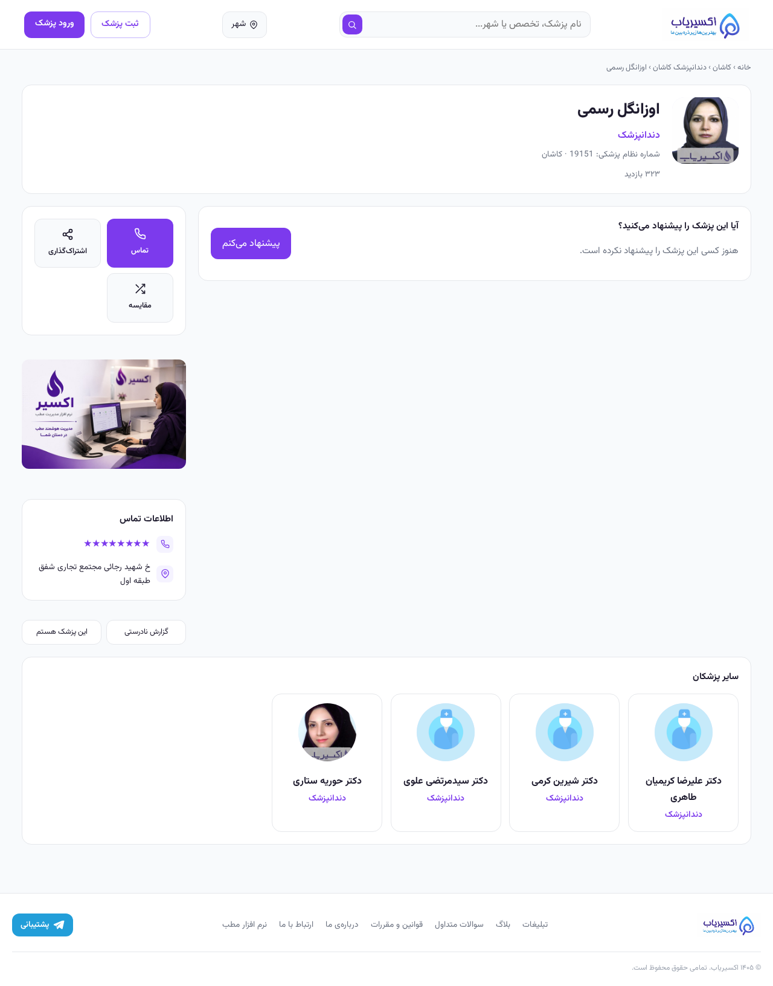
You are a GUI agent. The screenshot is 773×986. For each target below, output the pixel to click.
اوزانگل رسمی (626, 68)
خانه (744, 68)
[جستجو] (352, 24)
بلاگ (503, 924)
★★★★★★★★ (117, 544)
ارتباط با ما (296, 924)
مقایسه (140, 306)
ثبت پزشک (120, 24)
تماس (140, 251)
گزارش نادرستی (146, 632)
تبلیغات (535, 924)
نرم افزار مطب (244, 924)
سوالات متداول (459, 924)
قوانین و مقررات (397, 924)
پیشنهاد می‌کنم (251, 243)
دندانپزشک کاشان (680, 68)
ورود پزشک (54, 23)
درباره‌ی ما (342, 924)
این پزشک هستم (62, 632)
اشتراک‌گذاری (67, 251)
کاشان (722, 68)
